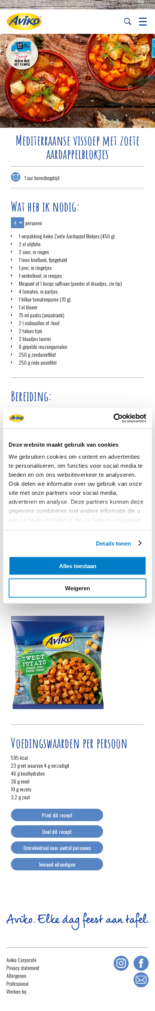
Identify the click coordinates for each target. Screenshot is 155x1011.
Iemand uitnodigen (57, 864)
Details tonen (113, 543)
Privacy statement (23, 968)
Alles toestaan (77, 566)
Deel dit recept (57, 831)
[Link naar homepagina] (24, 21)
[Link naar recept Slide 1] (77, 81)
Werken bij (16, 991)
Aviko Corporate (21, 960)
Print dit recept (57, 815)
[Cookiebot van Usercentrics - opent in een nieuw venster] (113, 418)
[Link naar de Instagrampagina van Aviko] (121, 963)
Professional (17, 983)
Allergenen (16, 975)
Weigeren (77, 588)
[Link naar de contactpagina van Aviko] (141, 979)
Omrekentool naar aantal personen (57, 848)
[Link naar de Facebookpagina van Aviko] (141, 963)
